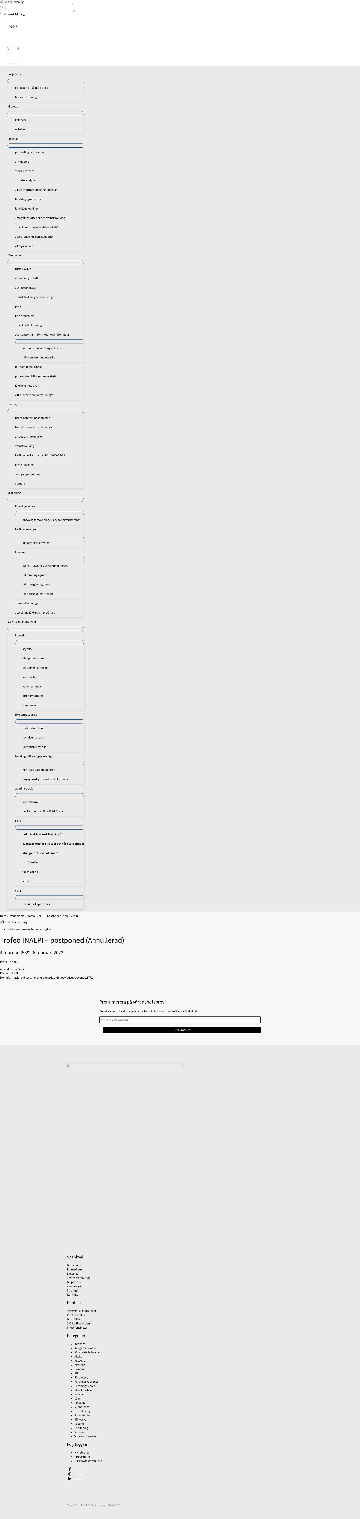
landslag (80, 1403)
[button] (13, 39)
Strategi (72, 1290)
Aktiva (78, 1356)
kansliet (79, 1394)
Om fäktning (82, 1411)
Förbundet (81, 1378)
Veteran (79, 1432)
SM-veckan (81, 1420)
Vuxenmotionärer (85, 1436)
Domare (79, 1369)
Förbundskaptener (86, 1382)
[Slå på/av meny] (13, 48)
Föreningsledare (84, 1386)
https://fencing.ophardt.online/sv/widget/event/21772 (57, 978)
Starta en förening (79, 1278)
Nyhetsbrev (81, 1453)
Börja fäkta (74, 1265)
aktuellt (79, 1361)
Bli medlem (74, 1269)
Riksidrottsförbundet (88, 1461)
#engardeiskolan (85, 1348)
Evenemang (16, 916)
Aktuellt (79, 1365)
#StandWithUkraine (87, 1352)
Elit (76, 1373)
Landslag (73, 1274)
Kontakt (72, 1295)
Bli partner (74, 1282)
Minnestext (81, 1407)
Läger (78, 1399)
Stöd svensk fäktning (12, 14)
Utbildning (81, 1428)
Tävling (79, 1424)
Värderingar (74, 1286)
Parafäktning (82, 1415)
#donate (79, 1344)
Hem (3, 916)
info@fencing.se (77, 1328)
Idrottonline (82, 1457)
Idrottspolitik (83, 1390)
